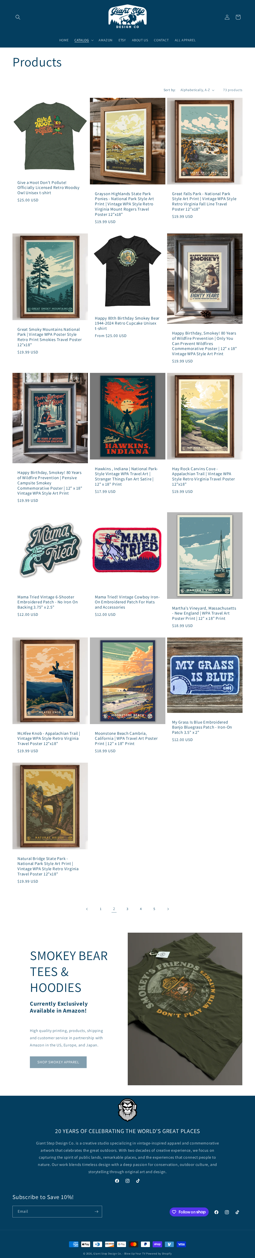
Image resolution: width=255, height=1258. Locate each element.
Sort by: (170, 90)
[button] (17, 17)
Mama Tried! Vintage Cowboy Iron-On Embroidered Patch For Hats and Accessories (127, 602)
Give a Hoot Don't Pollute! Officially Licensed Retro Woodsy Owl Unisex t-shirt (48, 187)
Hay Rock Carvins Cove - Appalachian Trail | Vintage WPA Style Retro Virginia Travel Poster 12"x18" (203, 476)
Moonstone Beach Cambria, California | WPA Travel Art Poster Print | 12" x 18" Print (126, 738)
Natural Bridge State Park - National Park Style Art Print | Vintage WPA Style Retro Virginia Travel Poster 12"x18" (48, 866)
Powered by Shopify (159, 1253)
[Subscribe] (96, 1211)
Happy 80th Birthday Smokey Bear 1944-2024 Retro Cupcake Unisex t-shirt (127, 323)
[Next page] (167, 909)
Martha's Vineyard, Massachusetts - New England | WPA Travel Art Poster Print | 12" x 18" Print (204, 613)
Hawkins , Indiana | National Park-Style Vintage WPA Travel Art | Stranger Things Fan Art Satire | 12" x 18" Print (126, 476)
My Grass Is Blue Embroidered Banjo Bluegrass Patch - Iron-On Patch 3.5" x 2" (202, 727)
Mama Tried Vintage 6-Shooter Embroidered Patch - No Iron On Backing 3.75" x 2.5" (47, 602)
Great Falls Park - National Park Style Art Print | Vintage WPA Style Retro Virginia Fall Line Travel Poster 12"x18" (204, 201)
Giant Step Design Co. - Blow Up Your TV (119, 1253)
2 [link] (114, 908)
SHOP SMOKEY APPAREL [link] (58, 1062)
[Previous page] (87, 909)
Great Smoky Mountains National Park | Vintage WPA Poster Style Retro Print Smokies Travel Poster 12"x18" (49, 337)
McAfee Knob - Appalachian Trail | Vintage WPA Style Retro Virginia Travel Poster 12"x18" (48, 738)
